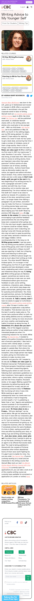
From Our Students (9, 23)
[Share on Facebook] (28, 96)
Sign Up (28, 578)
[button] (10, 598)
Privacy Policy (19, 593)
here (21, 213)
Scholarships (23, 560)
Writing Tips (23, 23)
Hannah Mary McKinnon (10, 103)
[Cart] (27, 7)
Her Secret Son (11, 118)
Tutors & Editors (10, 558)
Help (21, 552)
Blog (20, 558)
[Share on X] (31, 96)
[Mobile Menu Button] (31, 7)
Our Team (8, 560)
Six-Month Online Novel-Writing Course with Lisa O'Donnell (16, 465)
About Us (8, 555)
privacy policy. (11, 584)
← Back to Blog (7, 10)
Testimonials (22, 555)
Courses (9, 552)
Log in (22, 7)
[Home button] (6, 6)
